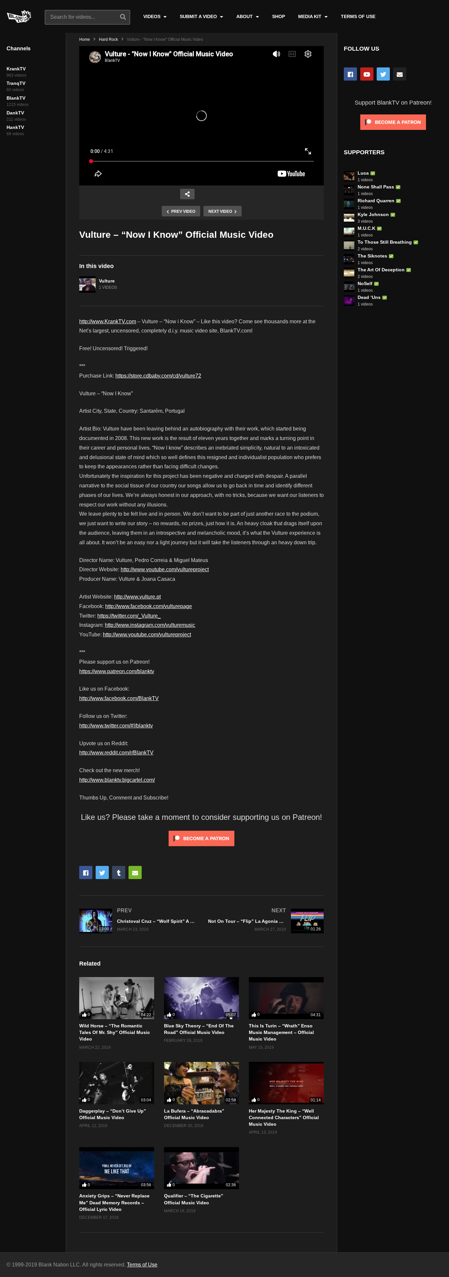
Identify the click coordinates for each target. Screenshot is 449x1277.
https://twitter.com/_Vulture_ (129, 616)
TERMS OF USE (358, 16)
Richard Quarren (376, 200)
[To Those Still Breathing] (349, 245)
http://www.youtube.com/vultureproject (165, 569)
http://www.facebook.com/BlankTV (119, 698)
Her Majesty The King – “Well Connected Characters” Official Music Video (284, 1117)
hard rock (108, 39)
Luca (363, 173)
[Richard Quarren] (349, 204)
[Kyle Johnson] (349, 217)
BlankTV (16, 98)
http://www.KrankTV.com (107, 321)
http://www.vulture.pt (137, 597)
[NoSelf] (349, 287)
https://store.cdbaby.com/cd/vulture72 (158, 376)
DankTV (15, 112)
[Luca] (349, 176)
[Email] (399, 74)
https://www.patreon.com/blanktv (116, 671)
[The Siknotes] (349, 259)
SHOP (278, 16)
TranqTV (16, 83)
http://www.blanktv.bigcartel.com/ (117, 780)
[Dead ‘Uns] (349, 300)
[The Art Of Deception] (349, 273)
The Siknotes (372, 255)
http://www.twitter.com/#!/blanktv (116, 725)
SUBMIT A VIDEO (199, 16)
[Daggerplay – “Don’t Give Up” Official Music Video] (116, 1083)
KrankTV (16, 68)
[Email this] (135, 872)
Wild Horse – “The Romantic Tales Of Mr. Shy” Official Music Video (114, 1032)
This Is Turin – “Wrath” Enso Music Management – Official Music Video (281, 1032)
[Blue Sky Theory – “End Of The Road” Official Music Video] (201, 998)
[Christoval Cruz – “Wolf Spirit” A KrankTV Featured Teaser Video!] (137, 921)
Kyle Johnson (373, 214)
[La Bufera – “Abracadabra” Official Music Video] (201, 1083)
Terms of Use (142, 1264)
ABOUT (245, 16)
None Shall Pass (376, 186)
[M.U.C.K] (349, 231)
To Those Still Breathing (385, 242)
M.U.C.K (366, 228)
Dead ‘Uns (369, 297)
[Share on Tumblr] (118, 872)
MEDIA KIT (310, 16)
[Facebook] (350, 74)
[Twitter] (383, 74)
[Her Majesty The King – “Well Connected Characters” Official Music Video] (286, 1083)
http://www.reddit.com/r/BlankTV (116, 752)
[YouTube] (366, 74)
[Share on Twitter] (102, 872)
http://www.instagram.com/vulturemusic (150, 625)
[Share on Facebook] (85, 872)
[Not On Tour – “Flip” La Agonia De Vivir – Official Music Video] (266, 921)
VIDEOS (152, 16)
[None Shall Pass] (349, 190)
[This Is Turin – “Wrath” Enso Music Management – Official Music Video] (286, 998)
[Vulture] (87, 284)
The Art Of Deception (381, 269)
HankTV (15, 127)
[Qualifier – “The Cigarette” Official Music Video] (201, 1168)
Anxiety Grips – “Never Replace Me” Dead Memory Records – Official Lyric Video (114, 1202)
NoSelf (365, 283)
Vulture (107, 280)
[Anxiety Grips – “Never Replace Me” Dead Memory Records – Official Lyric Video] (116, 1168)
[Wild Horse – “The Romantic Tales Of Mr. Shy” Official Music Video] (116, 998)
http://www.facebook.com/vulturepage (148, 606)
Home (84, 39)
